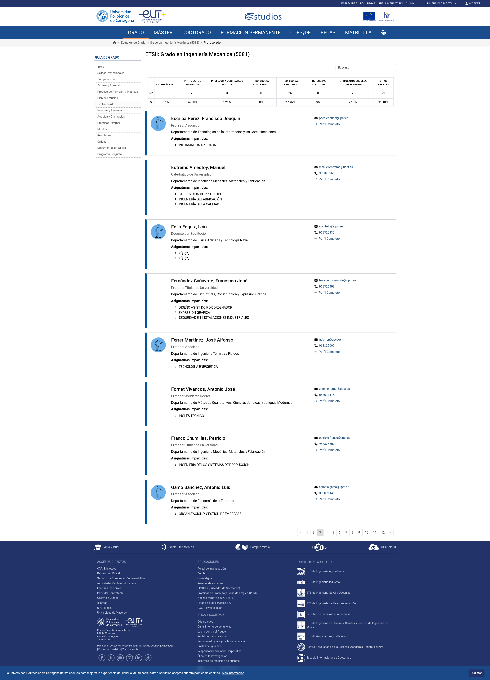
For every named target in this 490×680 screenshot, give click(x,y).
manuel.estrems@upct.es (336, 167)
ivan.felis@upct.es (331, 226)
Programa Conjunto (109, 154)
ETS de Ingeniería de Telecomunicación (331, 603)
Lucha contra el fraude (212, 631)
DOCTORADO (196, 32)
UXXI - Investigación (210, 608)
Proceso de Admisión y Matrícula (118, 91)
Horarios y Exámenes (110, 110)
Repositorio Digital (108, 573)
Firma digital (205, 578)
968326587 (327, 444)
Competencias (106, 79)
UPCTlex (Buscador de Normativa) (219, 588)
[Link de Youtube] (120, 657)
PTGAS (371, 3)
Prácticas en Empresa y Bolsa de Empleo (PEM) (227, 593)
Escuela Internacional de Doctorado (329, 657)
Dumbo (202, 573)
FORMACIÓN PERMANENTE (251, 32)
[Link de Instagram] (129, 657)
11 (374, 532)
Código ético (205, 621)
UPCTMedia (104, 608)
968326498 (327, 286)
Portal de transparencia (212, 636)
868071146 (327, 493)
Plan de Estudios (107, 98)
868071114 (327, 395)
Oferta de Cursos (107, 598)
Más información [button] (233, 673)
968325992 (327, 345)
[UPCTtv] (319, 547)
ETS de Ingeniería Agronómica (326, 571)
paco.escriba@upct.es (334, 118)
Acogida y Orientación (111, 116)
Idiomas (102, 603)
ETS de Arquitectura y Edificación (327, 636)
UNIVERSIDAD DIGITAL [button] (439, 3)
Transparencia (130, 649)
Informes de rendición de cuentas (219, 661)
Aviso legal (167, 645)
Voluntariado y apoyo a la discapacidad (222, 641)
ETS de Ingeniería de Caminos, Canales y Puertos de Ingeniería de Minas (347, 625)
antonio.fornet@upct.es (334, 389)
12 (383, 532)
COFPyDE (300, 32)
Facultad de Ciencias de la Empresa (328, 614)
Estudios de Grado (133, 42)
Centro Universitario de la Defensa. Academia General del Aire (345, 647)
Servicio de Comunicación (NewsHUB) (121, 578)
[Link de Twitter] (111, 657)
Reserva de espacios (210, 583)
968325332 (327, 232)
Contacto (115, 645)
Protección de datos (109, 649)
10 (366, 532)
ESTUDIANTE (349, 3)
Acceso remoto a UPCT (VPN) (216, 598)
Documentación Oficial (111, 148)
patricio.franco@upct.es (334, 438)
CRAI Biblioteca (106, 568)
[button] (383, 32)
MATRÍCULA (358, 32)
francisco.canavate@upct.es (337, 280)
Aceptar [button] (477, 673)
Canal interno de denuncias (214, 626)
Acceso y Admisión (109, 85)
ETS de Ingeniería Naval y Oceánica (328, 592)
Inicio (100, 66)
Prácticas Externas (109, 123)
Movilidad (103, 129)
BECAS (328, 32)
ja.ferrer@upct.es (330, 339)
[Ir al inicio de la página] (114, 42)
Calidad (101, 141)
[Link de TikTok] (148, 657)
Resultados (104, 135)
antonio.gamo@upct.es (334, 487)
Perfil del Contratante (110, 593)
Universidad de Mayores (112, 612)
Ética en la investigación (212, 656)
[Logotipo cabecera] (264, 16)
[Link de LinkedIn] (138, 657)
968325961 (327, 173)
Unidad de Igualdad (209, 646)
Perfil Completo (329, 124)
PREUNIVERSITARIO (390, 3)
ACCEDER (474, 3)
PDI (362, 3)
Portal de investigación (212, 568)
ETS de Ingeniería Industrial (323, 582)
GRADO (136, 32)
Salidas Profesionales (110, 73)
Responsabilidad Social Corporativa (219, 651)
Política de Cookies (149, 645)
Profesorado (105, 104)
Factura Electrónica (109, 588)
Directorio (102, 645)
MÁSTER (163, 32)
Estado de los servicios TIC (214, 603)
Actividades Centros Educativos (116, 583)
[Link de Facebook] (101, 657)
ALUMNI (410, 3)
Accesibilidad (129, 645)
